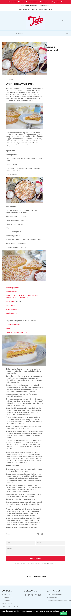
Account (66, 33)
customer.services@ (54, 600)
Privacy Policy (7, 603)
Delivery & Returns (8, 597)
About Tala (6, 595)
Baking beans (11, 301)
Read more (64, 611)
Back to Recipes (36, 576)
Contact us (6, 600)
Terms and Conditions (10, 606)
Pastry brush (10, 305)
